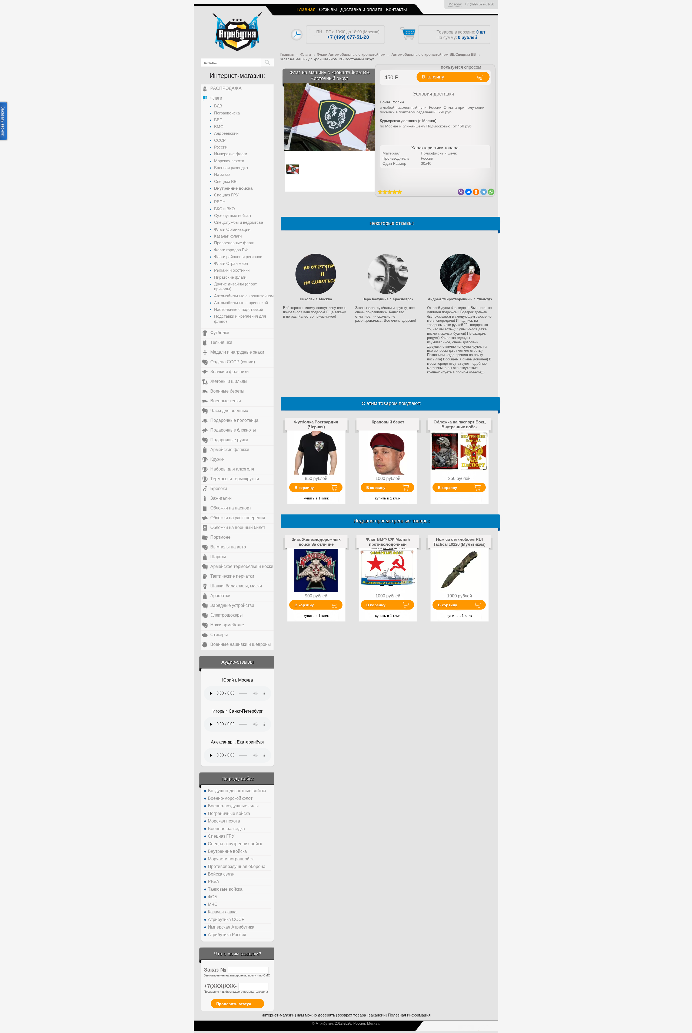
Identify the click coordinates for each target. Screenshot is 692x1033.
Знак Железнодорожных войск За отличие (316, 542)
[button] (267, 62)
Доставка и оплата (361, 9)
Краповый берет (388, 422)
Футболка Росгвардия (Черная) (316, 424)
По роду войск (237, 778)
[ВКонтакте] (468, 192)
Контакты (396, 9)
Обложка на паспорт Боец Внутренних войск (459, 424)
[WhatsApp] (491, 192)
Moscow (454, 4)
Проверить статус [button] (233, 1004)
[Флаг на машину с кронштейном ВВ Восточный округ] (329, 117)
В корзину (304, 487)
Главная (306, 9)
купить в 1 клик (316, 498)
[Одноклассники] (476, 192)
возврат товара (352, 1015)
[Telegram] (483, 192)
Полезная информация (409, 1015)
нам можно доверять (316, 1015)
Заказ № (216, 970)
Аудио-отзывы (237, 662)
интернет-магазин (278, 1015)
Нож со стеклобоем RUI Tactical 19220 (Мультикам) (459, 542)
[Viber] (461, 192)
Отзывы (328, 9)
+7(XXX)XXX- (221, 986)
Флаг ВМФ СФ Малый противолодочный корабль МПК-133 (388, 544)
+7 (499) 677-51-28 (479, 4)
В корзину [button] (433, 77)
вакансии (376, 1015)
